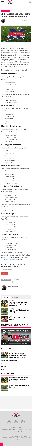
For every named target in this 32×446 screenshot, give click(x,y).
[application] (16, 337)
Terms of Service (7, 432)
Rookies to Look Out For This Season (18, 318)
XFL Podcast (12, 352)
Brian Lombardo (12, 21)
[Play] (3, 344)
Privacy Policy (27, 430)
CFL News (19, 427)
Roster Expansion (7, 282)
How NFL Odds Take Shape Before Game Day (19, 311)
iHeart (3, 369)
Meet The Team (25, 432)
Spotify (3, 367)
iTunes (3, 364)
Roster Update (18, 282)
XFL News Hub (6, 259)
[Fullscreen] (28, 344)
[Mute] (26, 344)
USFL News (13, 427)
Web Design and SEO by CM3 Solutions (12, 430)
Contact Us (17, 432)
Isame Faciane (16, 279)
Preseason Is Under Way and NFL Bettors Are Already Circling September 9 (18, 303)
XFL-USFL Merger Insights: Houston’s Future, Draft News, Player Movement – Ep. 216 (18, 355)
